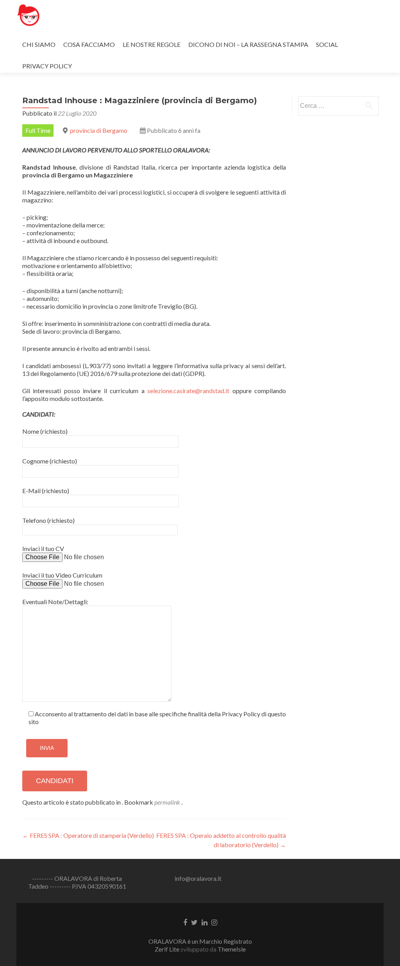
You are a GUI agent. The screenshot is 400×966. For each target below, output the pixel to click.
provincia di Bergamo (98, 130)
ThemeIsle (232, 949)
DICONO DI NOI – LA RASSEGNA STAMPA (248, 44)
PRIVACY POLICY (47, 66)
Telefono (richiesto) (48, 520)
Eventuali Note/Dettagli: (55, 601)
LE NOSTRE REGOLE (151, 44)
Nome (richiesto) (45, 431)
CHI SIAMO (38, 44)
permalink (167, 802)
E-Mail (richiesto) (45, 490)
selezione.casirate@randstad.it (188, 390)
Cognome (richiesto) (49, 461)
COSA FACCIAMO (89, 44)
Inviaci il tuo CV (43, 548)
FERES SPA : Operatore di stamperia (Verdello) (88, 835)
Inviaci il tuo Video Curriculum (62, 575)
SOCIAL (327, 44)
